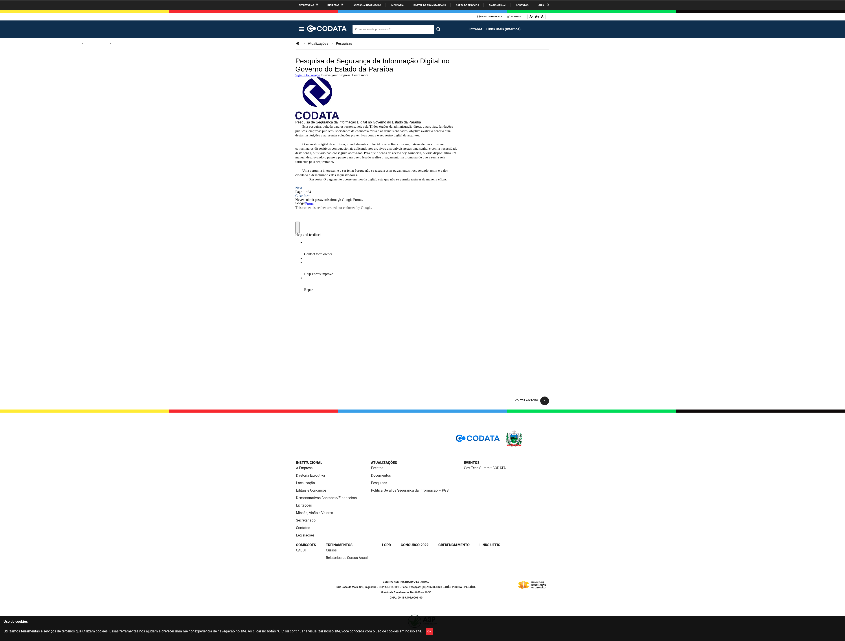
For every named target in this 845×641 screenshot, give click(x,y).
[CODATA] (478, 440)
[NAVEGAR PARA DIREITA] (548, 5)
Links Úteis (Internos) (503, 29)
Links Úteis (489, 545)
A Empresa (304, 468)
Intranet (475, 29)
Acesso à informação (367, 5)
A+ (537, 17)
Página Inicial (298, 43)
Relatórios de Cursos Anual (347, 558)
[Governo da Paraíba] (527, 446)
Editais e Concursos (311, 490)
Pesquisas (379, 483)
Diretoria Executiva (310, 475)
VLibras (516, 16)
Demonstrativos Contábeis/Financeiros (326, 498)
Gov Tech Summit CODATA (485, 468)
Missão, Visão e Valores (314, 513)
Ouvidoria (397, 5)
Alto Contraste (491, 16)
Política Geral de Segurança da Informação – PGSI (410, 490)
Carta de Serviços (467, 5)
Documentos (381, 475)
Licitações (304, 505)
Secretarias (306, 5)
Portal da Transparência (429, 5)
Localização (305, 483)
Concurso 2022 (414, 545)
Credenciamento (454, 545)
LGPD (386, 545)
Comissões (306, 545)
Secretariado (306, 520)
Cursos (331, 550)
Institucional (309, 463)
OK (429, 631)
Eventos (377, 468)
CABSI (301, 550)
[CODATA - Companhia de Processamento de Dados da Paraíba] (327, 29)
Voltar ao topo (526, 400)
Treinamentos (339, 545)
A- (531, 17)
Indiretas (333, 5)
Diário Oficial (497, 5)
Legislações (305, 535)
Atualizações (318, 43)
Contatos (522, 5)
